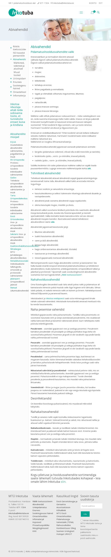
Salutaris (14, 234)
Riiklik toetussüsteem (42, 501)
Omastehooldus (39, 516)
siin (52, 222)
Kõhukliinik (61, 510)
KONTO (93, 3)
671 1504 (44, 3)
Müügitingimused (40, 528)
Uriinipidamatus (39, 507)
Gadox (13, 177)
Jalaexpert (15, 278)
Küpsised (36, 522)
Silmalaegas (15, 249)
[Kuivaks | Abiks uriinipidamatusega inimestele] (21, 12)
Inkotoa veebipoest (55, 298)
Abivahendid (38, 504)
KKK (34, 531)
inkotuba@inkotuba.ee (63, 3)
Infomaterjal (38, 519)
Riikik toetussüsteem (71, 274)
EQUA (13, 142)
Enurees (36, 510)
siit (89, 168)
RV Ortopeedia (17, 159)
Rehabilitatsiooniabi (19, 260)
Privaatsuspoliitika (40, 525)
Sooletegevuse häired (42, 513)
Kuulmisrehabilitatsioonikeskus (24, 246)
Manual (13, 287)
